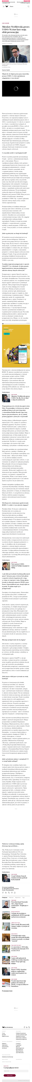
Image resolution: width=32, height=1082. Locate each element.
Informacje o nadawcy (21, 1037)
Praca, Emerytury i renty (16, 945)
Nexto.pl (18, 1046)
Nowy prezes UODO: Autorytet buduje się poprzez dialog (20, 566)
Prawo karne (13, 900)
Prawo (11, 6)
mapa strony (5, 1059)
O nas (3, 1033)
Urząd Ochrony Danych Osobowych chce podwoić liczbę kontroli (19, 878)
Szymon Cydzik (6, 70)
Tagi (23, 897)
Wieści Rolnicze (19, 1051)
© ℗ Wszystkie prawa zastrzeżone (10, 888)
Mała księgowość (20, 1048)
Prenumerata (5, 1046)
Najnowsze (17, 897)
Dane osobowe (5, 23)
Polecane (11, 897)
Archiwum (4, 1048)
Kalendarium (19, 1059)
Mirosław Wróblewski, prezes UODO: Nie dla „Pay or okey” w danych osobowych (20, 398)
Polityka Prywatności (21, 1033)
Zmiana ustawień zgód (21, 1034)
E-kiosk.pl (18, 1043)
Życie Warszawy (20, 1052)
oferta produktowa (6, 1061)
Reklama (4, 1043)
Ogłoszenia (4, 1045)
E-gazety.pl (18, 1045)
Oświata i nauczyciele (15, 922)
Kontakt (4, 1034)
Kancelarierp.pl (19, 1049)
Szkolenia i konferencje (7, 1056)
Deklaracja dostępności (21, 1039)
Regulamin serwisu (20, 1036)
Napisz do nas (5, 1036)
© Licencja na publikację (8, 887)
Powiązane (4, 897)
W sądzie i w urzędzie (15, 911)
